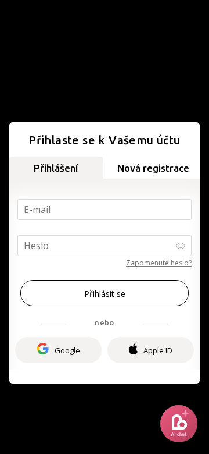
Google (67, 350)
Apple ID (157, 350)
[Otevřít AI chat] (178, 423)
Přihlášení (56, 167)
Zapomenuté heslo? (159, 263)
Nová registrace (153, 167)
